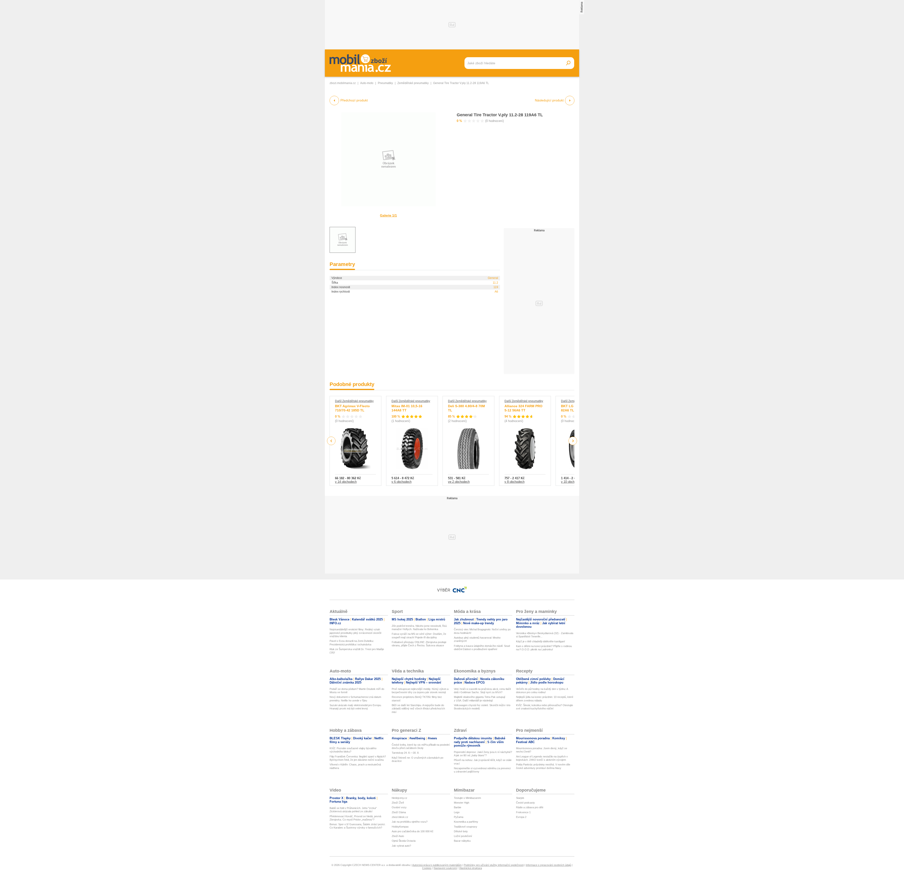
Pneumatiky (385, 83)
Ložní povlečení (463, 836)
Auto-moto (366, 83)
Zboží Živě (398, 802)
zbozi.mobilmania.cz (343, 83)
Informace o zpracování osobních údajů (548, 865)
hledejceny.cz (399, 798)
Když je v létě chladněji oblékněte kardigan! (540, 641)
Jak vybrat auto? (401, 845)
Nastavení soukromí (445, 868)
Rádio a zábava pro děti (529, 807)
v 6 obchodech (401, 481)
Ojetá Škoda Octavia (404, 840)
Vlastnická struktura (470, 868)
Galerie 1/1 (388, 215)
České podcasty (525, 802)
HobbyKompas (400, 826)
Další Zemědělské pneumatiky (354, 401)
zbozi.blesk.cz (400, 817)
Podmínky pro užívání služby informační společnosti (494, 865)
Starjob (520, 798)
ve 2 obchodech (459, 481)
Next (573, 441)
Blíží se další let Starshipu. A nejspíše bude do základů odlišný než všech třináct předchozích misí (418, 708)
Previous (331, 441)
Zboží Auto (398, 836)
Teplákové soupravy (465, 826)
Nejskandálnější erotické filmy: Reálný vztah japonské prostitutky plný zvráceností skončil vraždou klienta (355, 633)
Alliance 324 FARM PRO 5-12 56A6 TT (523, 408)
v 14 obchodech (346, 481)
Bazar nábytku (462, 840)
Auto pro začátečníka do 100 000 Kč (412, 831)
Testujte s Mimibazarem (467, 798)
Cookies (427, 868)
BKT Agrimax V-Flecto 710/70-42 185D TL (352, 408)
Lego (457, 812)
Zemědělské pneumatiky (413, 83)
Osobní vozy (399, 807)
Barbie (457, 807)
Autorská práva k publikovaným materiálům (437, 865)
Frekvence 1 (523, 812)
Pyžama (458, 817)
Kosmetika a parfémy (466, 821)
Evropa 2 (521, 817)
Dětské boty (461, 831)
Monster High (461, 802)
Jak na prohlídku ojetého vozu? (410, 821)
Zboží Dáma (399, 812)
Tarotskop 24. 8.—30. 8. (405, 752)
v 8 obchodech (514, 481)
